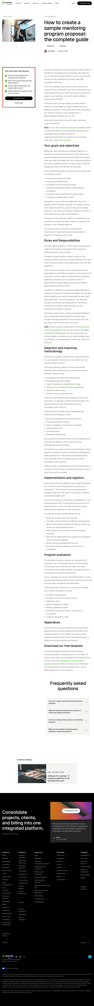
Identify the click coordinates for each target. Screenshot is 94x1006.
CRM (4, 855)
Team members (22, 918)
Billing (4, 904)
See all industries (22, 892)
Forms (4, 873)
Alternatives (38, 896)
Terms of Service (84, 862)
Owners (21, 902)
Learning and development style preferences (65, 387)
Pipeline (5, 858)
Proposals (6, 867)
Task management (7, 884)
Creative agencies (22, 856)
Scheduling (6, 861)
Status (83, 878)
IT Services (23, 877)
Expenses (5, 907)
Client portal (6, 877)
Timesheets (6, 893)
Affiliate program (84, 888)
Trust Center (85, 875)
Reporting (5, 901)
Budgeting (6, 919)
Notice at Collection (84, 871)
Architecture (23, 883)
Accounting (23, 880)
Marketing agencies (22, 862)
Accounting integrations (6, 924)
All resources (39, 902)
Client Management (50, 16)
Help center (85, 855)
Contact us (85, 858)
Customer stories (47, 3)
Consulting (22, 871)
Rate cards (6, 916)
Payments (5, 910)
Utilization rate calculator (39, 868)
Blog (36, 855)
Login (73, 3)
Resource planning (5, 897)
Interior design (21, 887)
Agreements (6, 870)
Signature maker (40, 877)
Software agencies (22, 867)
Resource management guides (41, 862)
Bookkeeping (7, 913)
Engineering (23, 874)
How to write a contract (39, 881)
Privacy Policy (86, 867)
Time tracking (5, 889)
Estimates (6, 864)
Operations (23, 914)
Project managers (22, 910)
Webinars (37, 858)
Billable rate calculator (38, 873)
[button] (18, 3)
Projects (5, 880)
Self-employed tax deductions (41, 892)
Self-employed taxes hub (42, 886)
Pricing (57, 3)
